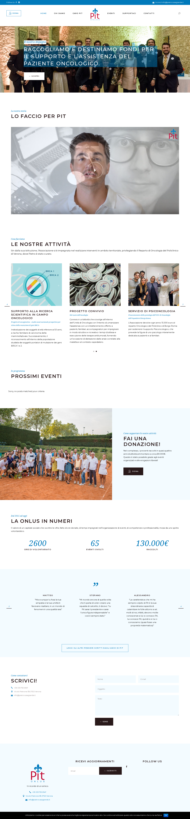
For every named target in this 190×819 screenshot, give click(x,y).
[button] (94, 351)
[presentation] (7, 305)
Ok (166, 815)
